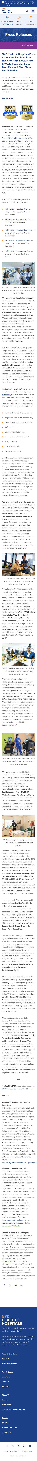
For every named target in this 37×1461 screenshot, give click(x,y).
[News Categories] (34, 46)
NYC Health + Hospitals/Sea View (17, 251)
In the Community (9, 1428)
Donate (5, 1418)
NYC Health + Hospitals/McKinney (18, 241)
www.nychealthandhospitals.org (17, 1220)
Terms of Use (23, 1456)
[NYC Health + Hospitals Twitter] (12, 1445)
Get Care (5, 1382)
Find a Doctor (7, 1372)
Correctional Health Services (13, 1409)
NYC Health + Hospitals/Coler (16, 219)
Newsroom (6, 1405)
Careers (5, 1400)
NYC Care (6, 1423)
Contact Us (6, 1432)
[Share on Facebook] (4, 1285)
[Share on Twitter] (10, 1285)
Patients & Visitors (9, 1354)
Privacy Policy (14, 1456)
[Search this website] (27, 11)
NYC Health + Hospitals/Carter (16, 209)
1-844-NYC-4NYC (7, 24)
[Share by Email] (15, 1285)
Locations (6, 1377)
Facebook (20, 1223)
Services (5, 1386)
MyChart (5, 1359)
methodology (7, 395)
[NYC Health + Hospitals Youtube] (30, 1445)
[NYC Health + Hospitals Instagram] (18, 1445)
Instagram (5, 1226)
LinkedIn (16, 1226)
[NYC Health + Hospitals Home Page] (7, 11)
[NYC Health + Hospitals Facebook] (7, 1445)
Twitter (27, 1223)
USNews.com (7, 1261)
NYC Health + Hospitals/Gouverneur (18, 230)
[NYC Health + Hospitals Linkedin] (24, 1445)
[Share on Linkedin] (21, 1285)
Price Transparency (9, 1363)
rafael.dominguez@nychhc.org (20, 1089)
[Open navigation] (33, 11)
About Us (5, 1395)
